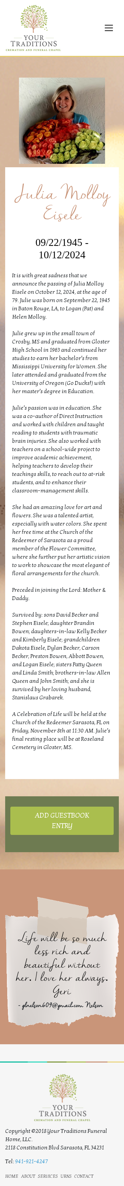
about (28, 1175)
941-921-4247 (31, 1161)
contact (83, 1175)
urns (66, 1175)
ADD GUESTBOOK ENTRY (62, 820)
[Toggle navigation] (108, 28)
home (11, 1175)
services (48, 1175)
